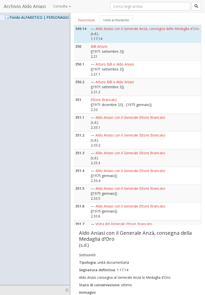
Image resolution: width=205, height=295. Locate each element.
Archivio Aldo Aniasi (25, 6)
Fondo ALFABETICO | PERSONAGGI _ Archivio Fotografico (63, 17)
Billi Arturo (99, 46)
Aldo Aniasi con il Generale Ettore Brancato (130, 117)
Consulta (60, 6)
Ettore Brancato (104, 99)
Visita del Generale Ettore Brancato (124, 224)
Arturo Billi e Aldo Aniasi (115, 64)
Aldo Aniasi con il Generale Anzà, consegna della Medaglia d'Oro (147, 28)
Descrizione (86, 20)
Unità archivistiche (116, 20)
